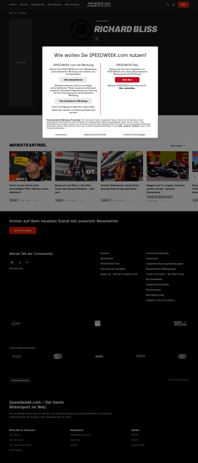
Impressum (61, 134)
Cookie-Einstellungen (134, 134)
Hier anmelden (127, 88)
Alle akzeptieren (73, 79)
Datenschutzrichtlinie (95, 134)
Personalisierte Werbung (73, 101)
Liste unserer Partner (128, 126)
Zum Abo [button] (127, 79)
